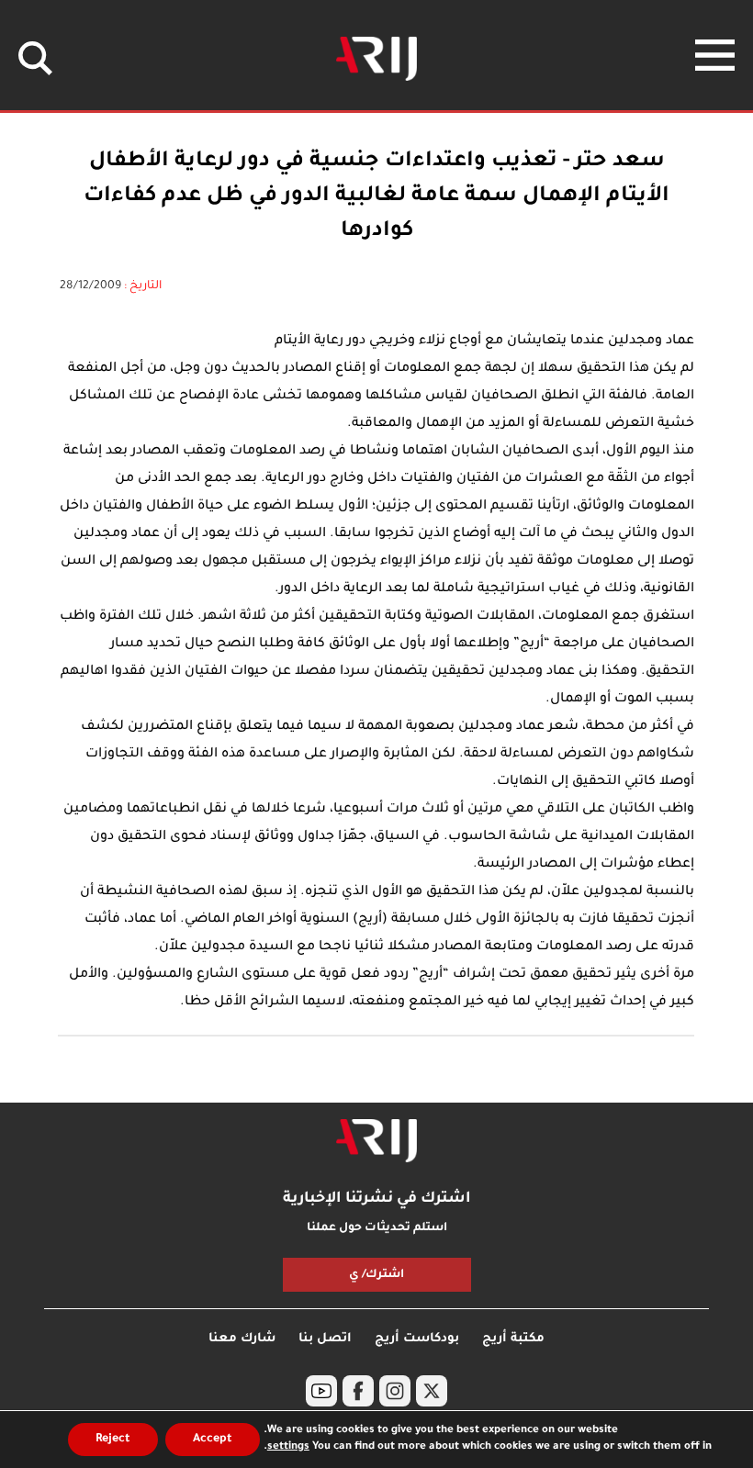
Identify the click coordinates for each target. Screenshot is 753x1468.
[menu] (715, 55)
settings (288, 1447)
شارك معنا (241, 1339)
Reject (113, 1439)
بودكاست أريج (417, 1339)
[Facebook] (358, 1390)
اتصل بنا (325, 1339)
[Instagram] (394, 1390)
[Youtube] (321, 1390)
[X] (431, 1390)
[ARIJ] (376, 1141)
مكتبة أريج (513, 1339)
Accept (212, 1439)
